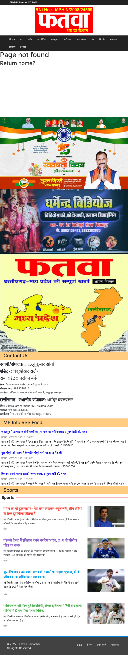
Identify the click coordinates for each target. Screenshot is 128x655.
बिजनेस (102, 39)
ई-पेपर (23, 46)
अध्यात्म (12, 46)
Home (12, 39)
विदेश (30, 39)
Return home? (17, 63)
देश (21, 39)
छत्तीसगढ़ (68, 39)
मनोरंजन (113, 39)
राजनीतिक (41, 39)
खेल (92, 39)
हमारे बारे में (101, 644)
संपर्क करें (115, 644)
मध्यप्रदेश (55, 39)
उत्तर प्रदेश (81, 39)
